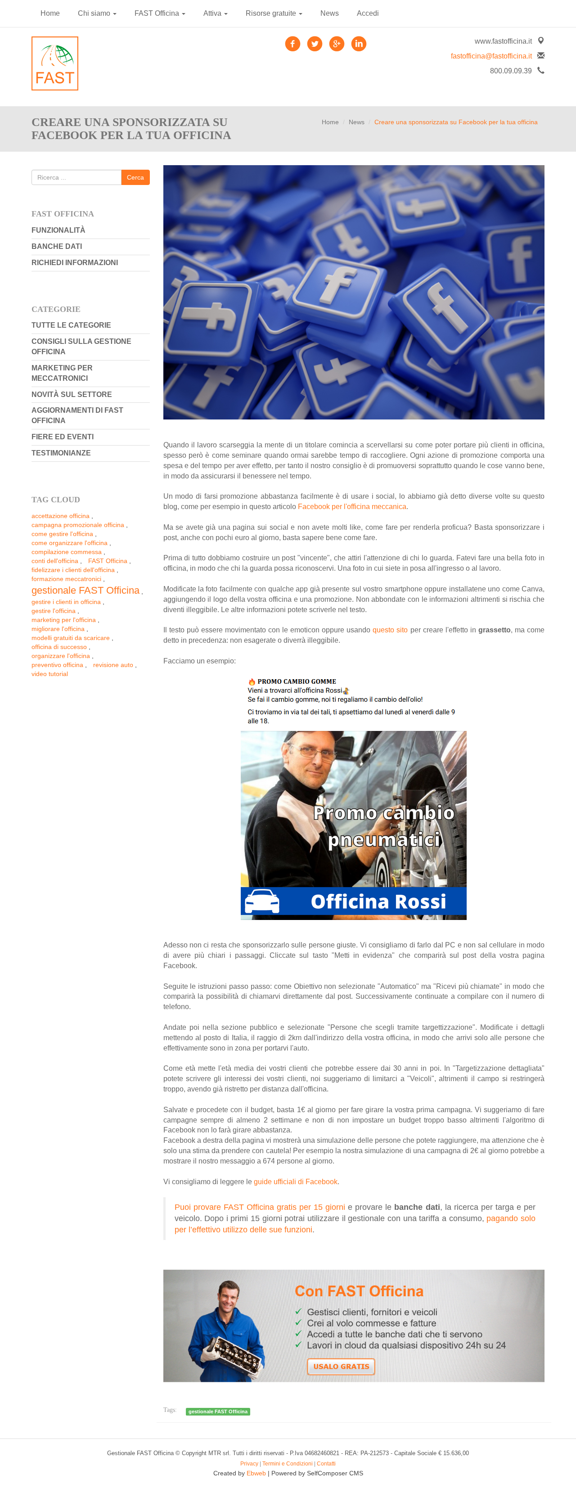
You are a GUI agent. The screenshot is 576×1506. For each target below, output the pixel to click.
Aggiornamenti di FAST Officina (77, 415)
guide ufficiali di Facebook (296, 1182)
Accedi (368, 13)
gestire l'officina (54, 610)
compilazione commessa (67, 551)
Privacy (249, 1464)
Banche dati (57, 246)
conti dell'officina (55, 560)
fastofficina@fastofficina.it (491, 56)
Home (50, 13)
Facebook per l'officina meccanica (352, 506)
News (329, 13)
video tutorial (50, 673)
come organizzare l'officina (70, 542)
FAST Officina (158, 13)
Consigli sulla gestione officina (81, 347)
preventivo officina (57, 664)
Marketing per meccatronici (62, 373)
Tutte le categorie (71, 325)
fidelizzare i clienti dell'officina (73, 569)
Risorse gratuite (272, 13)
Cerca (135, 177)
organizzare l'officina (61, 655)
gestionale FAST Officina (86, 590)
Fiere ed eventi (63, 437)
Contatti (326, 1464)
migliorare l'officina (58, 628)
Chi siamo (95, 13)
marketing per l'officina (64, 619)
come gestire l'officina (62, 533)
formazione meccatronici (66, 578)
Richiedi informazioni (75, 262)
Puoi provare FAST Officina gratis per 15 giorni (260, 1207)
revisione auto (113, 664)
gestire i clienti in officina (66, 601)
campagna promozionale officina (78, 524)
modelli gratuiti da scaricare (71, 637)
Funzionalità (59, 230)
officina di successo (59, 646)
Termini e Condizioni (287, 1464)
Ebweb (256, 1473)
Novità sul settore (72, 394)
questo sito (390, 630)
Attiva (213, 13)
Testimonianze (61, 453)
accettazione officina (61, 515)
